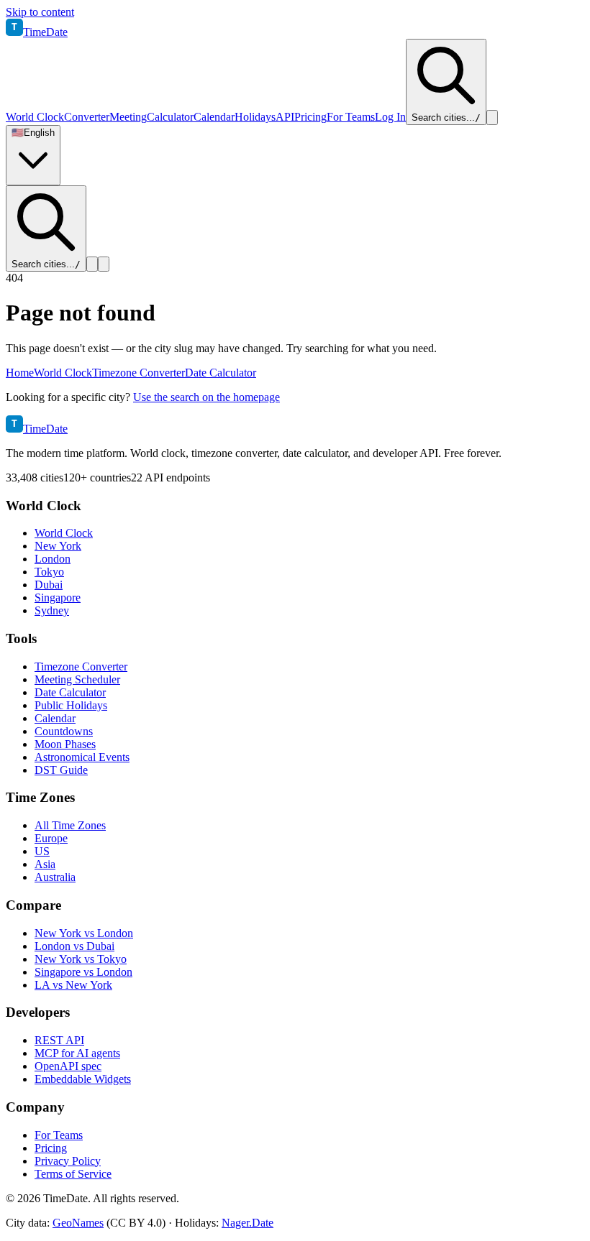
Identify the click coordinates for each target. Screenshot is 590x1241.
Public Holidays (71, 705)
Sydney (52, 610)
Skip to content (40, 12)
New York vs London (84, 933)
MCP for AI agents (77, 1053)
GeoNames (78, 1223)
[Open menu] (103, 264)
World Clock (35, 117)
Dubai (49, 584)
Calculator (170, 117)
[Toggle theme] (492, 117)
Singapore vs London (83, 972)
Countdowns (64, 731)
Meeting (128, 117)
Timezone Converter (138, 372)
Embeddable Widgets (83, 1079)
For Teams (351, 117)
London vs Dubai (74, 946)
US (42, 851)
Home (20, 372)
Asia (45, 864)
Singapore (58, 597)
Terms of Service (73, 1174)
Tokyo (49, 572)
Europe (51, 838)
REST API (59, 1040)
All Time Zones (70, 825)
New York (58, 546)
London (53, 559)
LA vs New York (73, 985)
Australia (55, 877)
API (285, 117)
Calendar (214, 117)
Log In (390, 117)
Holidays (255, 117)
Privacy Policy (68, 1161)
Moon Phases (65, 744)
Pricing (310, 117)
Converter (86, 117)
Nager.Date (247, 1223)
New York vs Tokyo (81, 959)
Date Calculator (220, 372)
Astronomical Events (82, 757)
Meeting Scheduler (77, 679)
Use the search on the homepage (206, 397)
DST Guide (61, 770)
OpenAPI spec (68, 1066)
